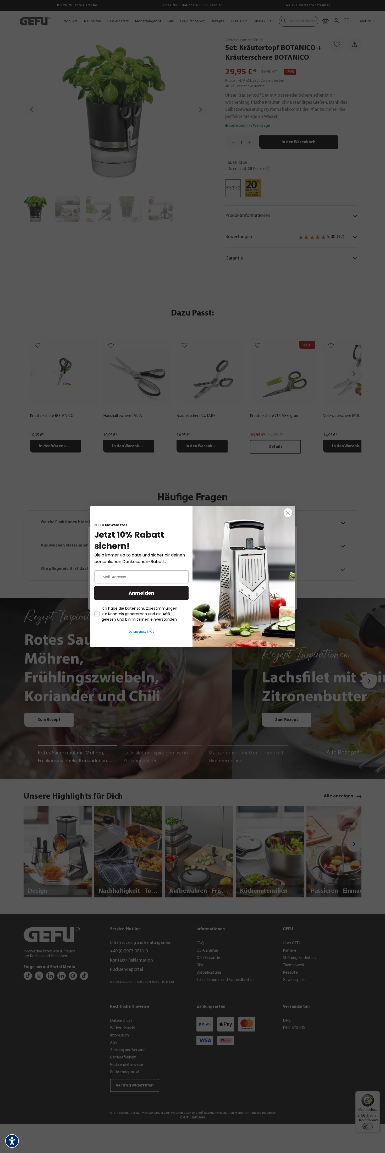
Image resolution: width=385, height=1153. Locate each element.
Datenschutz (137, 632)
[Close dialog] (288, 512)
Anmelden (141, 593)
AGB (151, 632)
